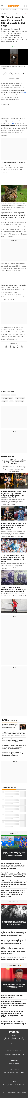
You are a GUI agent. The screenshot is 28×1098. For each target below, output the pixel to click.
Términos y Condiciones (8, 1085)
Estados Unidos (10, 1050)
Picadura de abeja (20, 398)
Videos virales (5, 395)
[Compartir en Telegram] (18, 73)
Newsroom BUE (19, 401)
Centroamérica (7, 1054)
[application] (14, 57)
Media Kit (16, 1076)
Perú (21, 1050)
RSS (23, 1054)
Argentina (6, 1072)
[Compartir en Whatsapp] (4, 73)
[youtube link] (15, 1039)
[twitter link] (9, 1039)
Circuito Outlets (11, 9)
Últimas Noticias (16, 1054)
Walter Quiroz (4, 9)
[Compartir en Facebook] (8, 73)
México (16, 1050)
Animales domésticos (7, 398)
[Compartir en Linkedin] (15, 73)
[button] (2, 6)
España (19, 1047)
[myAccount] (25, 6)
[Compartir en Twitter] (11, 73)
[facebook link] (5, 1039)
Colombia (14, 1047)
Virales (3, 13)
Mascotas (4, 401)
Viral (11, 401)
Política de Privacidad (20, 1085)
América (9, 1047)
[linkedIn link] (22, 1039)
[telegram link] (19, 1039)
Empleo (17, 1063)
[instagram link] (12, 1039)
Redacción (11, 1063)
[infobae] (14, 6)
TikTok (13, 395)
